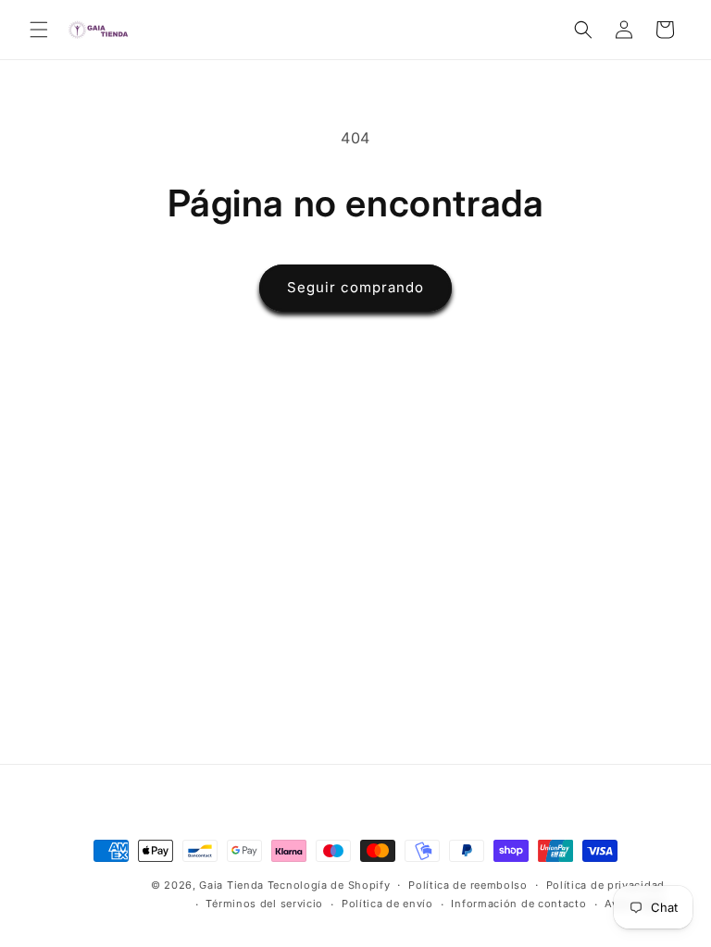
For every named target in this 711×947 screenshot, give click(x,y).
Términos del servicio (264, 903)
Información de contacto (518, 903)
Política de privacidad (605, 885)
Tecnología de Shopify (329, 885)
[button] (39, 29)
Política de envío (387, 903)
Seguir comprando (355, 287)
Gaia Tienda (231, 885)
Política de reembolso (468, 885)
